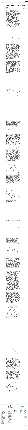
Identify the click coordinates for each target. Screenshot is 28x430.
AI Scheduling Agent (3, 412)
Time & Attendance (3, 413)
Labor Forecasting (2, 414)
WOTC (8, 421)
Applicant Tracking (9, 422)
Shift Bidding (2, 421)
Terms (24, 418)
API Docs (20, 413)
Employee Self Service (10, 413)
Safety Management (3, 422)
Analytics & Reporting (10, 419)
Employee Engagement (10, 416)
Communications (2, 419)
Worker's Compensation (3, 423)
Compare (20, 414)
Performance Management (10, 415)
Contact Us (25, 412)
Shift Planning (9, 411)
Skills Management (9, 412)
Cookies (25, 416)
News (24, 413)
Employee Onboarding (3, 418)
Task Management (9, 418)
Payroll (1, 415)
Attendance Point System (3, 417)
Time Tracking (9, 414)
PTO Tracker (9, 420)
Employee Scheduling (3, 411)
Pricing (20, 411)
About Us (25, 411)
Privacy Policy (25, 417)
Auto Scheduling (2, 420)
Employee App (2, 416)
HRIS (8, 417)
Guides (20, 412)
